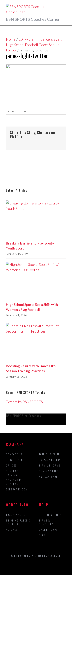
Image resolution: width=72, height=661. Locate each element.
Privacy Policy (50, 460)
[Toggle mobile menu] (64, 6)
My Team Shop (48, 476)
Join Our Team (49, 454)
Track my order (17, 515)
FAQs (42, 535)
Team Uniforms (49, 465)
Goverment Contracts (14, 481)
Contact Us (14, 454)
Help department (51, 515)
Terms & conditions (47, 522)
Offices (11, 465)
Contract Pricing (13, 472)
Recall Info (14, 460)
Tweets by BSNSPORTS (24, 402)
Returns (12, 529)
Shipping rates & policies (18, 522)
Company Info (49, 471)
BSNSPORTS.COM (17, 489)
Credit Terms (48, 529)
